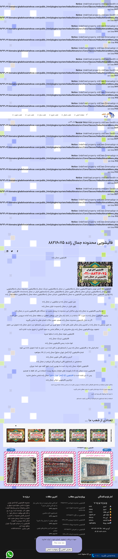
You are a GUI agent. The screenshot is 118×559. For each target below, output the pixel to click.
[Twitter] (12, 251)
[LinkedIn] (7, 251)
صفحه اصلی (80, 115)
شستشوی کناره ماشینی (50, 514)
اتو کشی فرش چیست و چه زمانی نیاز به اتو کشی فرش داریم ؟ (45, 506)
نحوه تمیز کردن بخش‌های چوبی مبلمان (47, 531)
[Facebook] (17, 251)
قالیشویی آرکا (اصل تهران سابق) (61, 375)
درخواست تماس (53, 549)
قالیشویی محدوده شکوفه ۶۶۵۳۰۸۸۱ (87, 448)
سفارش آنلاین (72, 122)
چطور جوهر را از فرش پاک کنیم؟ (47, 522)
